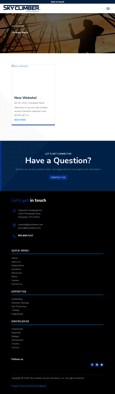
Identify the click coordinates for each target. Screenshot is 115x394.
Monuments (17, 340)
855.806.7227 (25, 235)
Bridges (15, 336)
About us (16, 261)
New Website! (25, 98)
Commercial (17, 329)
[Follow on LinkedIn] (102, 365)
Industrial (16, 332)
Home (15, 258)
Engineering (17, 313)
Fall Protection (19, 306)
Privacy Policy (18, 386)
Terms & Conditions (36, 386)
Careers (15, 280)
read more (20, 120)
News (14, 276)
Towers (15, 343)
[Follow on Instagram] (97, 365)
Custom (15, 347)
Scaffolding (17, 299)
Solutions (16, 269)
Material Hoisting (20, 302)
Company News (36, 103)
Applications (18, 265)
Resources (17, 272)
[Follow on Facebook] (92, 365)
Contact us (58, 177)
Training (15, 310)
